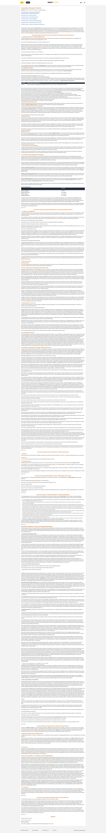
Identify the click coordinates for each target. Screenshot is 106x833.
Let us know (51, 823)
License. (54, 295)
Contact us (54, 830)
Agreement (55, 29)
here (55, 807)
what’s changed (42, 9)
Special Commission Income (26, 820)
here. (22, 246)
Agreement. (63, 330)
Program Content (32, 555)
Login (22, 2)
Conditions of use (45, 830)
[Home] (53, 2)
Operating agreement (24, 830)
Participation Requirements (32, 743)
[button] (81, 2)
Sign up (27, 2)
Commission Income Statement (44, 388)
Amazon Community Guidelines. (45, 743)
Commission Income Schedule (62, 117)
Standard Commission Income (26, 818)
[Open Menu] (84, 2)
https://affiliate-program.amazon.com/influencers (68, 727)
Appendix (23, 104)
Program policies (35, 830)
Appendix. (39, 121)
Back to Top (23, 207)
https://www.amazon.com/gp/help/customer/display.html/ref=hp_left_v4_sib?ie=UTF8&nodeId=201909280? (47, 84)
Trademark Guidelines (65, 377)
